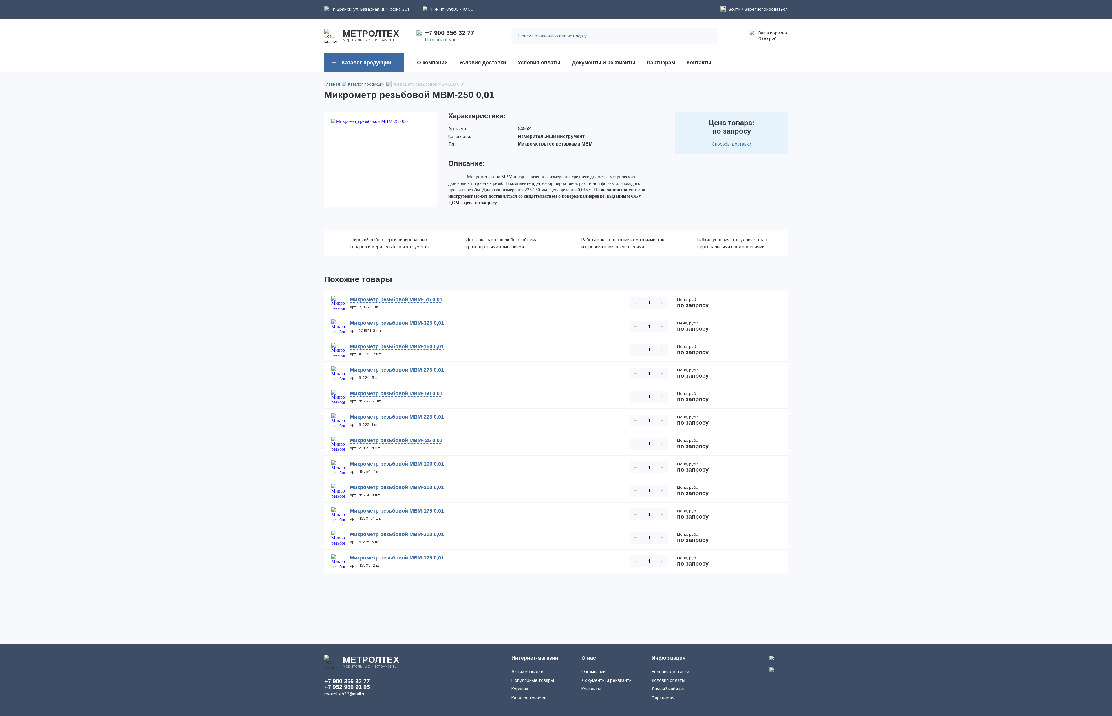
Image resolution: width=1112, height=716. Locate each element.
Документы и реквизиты (606, 680)
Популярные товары (532, 680)
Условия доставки (670, 672)
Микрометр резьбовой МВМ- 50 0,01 (396, 393)
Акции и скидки (527, 672)
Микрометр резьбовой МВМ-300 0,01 (397, 534)
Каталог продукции (366, 84)
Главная (332, 84)
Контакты (591, 689)
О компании (593, 672)
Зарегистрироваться (766, 9)
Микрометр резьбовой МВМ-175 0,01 (397, 511)
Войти (735, 9)
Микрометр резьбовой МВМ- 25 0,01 (396, 440)
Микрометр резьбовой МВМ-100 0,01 (397, 464)
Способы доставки (731, 144)
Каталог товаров (528, 698)
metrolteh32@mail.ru (344, 694)
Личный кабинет (668, 689)
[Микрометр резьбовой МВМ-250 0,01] (380, 159)
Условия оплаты (668, 680)
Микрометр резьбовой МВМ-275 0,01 (397, 370)
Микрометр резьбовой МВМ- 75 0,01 (396, 299)
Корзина (519, 689)
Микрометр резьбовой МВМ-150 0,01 (397, 346)
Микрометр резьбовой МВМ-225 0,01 (397, 417)
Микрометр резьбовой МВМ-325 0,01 (397, 323)
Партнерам (663, 698)
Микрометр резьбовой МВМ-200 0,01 (397, 487)
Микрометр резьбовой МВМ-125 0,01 (397, 558)
